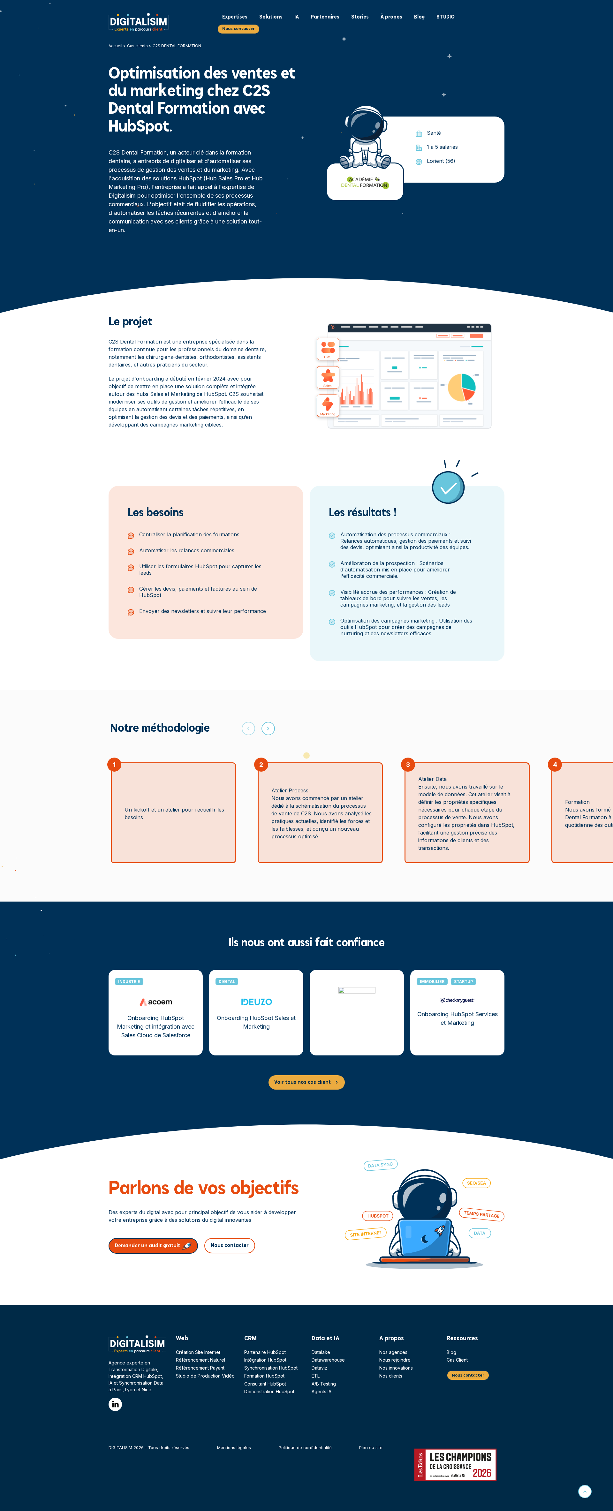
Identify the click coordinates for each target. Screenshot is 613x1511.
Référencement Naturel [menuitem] (200, 1360)
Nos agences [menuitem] (393, 1352)
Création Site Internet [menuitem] (198, 1352)
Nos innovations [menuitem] (396, 1368)
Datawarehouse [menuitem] (328, 1360)
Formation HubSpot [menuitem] (264, 1376)
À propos (391, 17)
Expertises (234, 17)
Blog (419, 17)
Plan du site (370, 1447)
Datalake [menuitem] (321, 1352)
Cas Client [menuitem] (457, 1360)
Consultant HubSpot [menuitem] (265, 1383)
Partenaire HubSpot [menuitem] (265, 1352)
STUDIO (445, 17)
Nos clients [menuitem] (390, 1376)
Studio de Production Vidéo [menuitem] (205, 1376)
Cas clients (137, 45)
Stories (360, 17)
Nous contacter (238, 29)
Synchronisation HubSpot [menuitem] (271, 1368)
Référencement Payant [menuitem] (200, 1368)
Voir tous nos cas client (302, 1082)
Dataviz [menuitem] (319, 1368)
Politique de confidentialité (305, 1447)
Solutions (271, 17)
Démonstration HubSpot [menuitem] (269, 1391)
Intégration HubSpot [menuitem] (265, 1360)
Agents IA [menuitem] (321, 1391)
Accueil (115, 45)
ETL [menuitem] (316, 1376)
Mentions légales (234, 1447)
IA (296, 17)
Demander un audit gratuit (147, 1246)
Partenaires (325, 17)
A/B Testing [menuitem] (324, 1383)
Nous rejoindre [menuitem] (395, 1360)
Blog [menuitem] (451, 1352)
